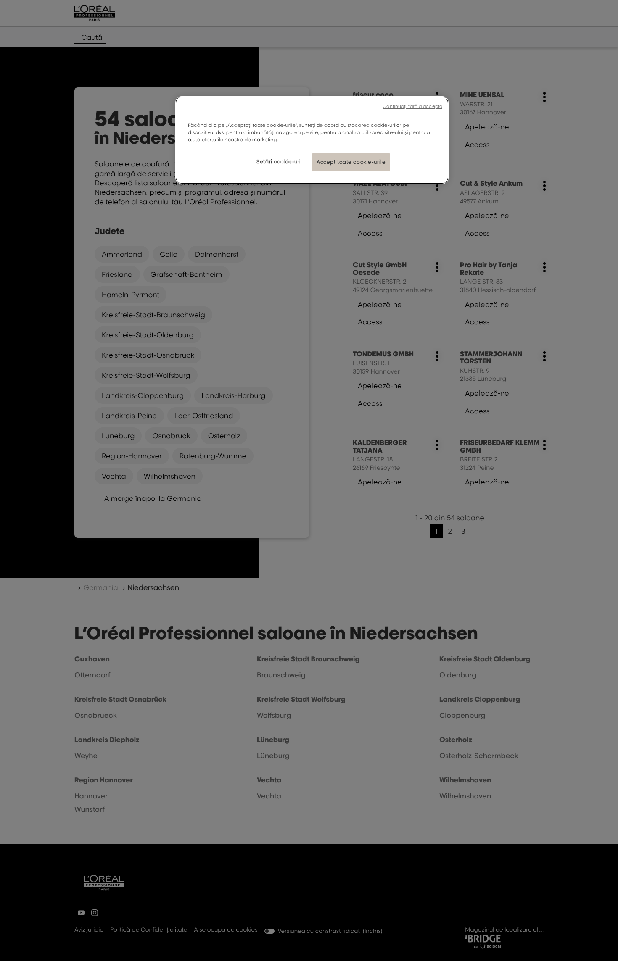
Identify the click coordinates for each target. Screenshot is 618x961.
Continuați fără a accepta (412, 106)
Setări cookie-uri (278, 161)
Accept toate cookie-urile (351, 162)
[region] (312, 140)
